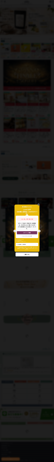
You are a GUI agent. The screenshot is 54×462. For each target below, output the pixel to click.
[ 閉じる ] (27, 254)
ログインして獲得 (27, 232)
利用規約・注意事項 (22, 244)
